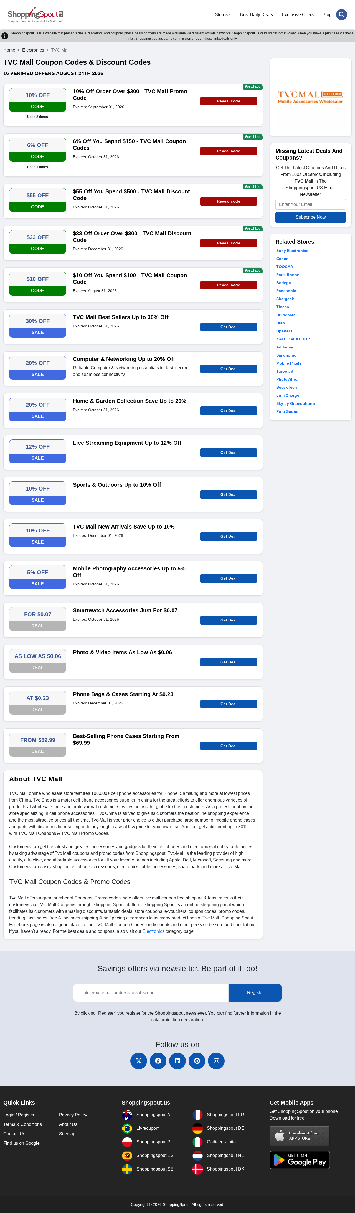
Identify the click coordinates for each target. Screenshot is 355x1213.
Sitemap (67, 1133)
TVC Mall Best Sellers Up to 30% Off (121, 317)
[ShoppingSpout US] (35, 15)
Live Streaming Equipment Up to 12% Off (127, 443)
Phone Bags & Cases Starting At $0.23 (123, 694)
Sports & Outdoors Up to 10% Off (117, 485)
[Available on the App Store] (300, 1136)
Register (255, 992)
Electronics (33, 50)
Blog (327, 14)
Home (9, 50)
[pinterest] (197, 1061)
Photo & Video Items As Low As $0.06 (122, 652)
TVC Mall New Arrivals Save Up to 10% (124, 527)
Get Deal (228, 327)
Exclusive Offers (298, 14)
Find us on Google (21, 1143)
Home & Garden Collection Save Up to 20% (129, 401)
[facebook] (158, 1061)
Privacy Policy (73, 1115)
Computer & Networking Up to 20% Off (124, 359)
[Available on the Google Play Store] (300, 1159)
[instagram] (216, 1061)
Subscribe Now (311, 217)
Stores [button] (221, 14)
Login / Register (18, 1115)
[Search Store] (341, 14)
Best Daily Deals (256, 14)
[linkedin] (177, 1061)
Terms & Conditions (22, 1124)
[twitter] (138, 1061)
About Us (68, 1124)
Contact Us (14, 1133)
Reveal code (228, 101)
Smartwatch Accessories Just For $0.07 (125, 610)
